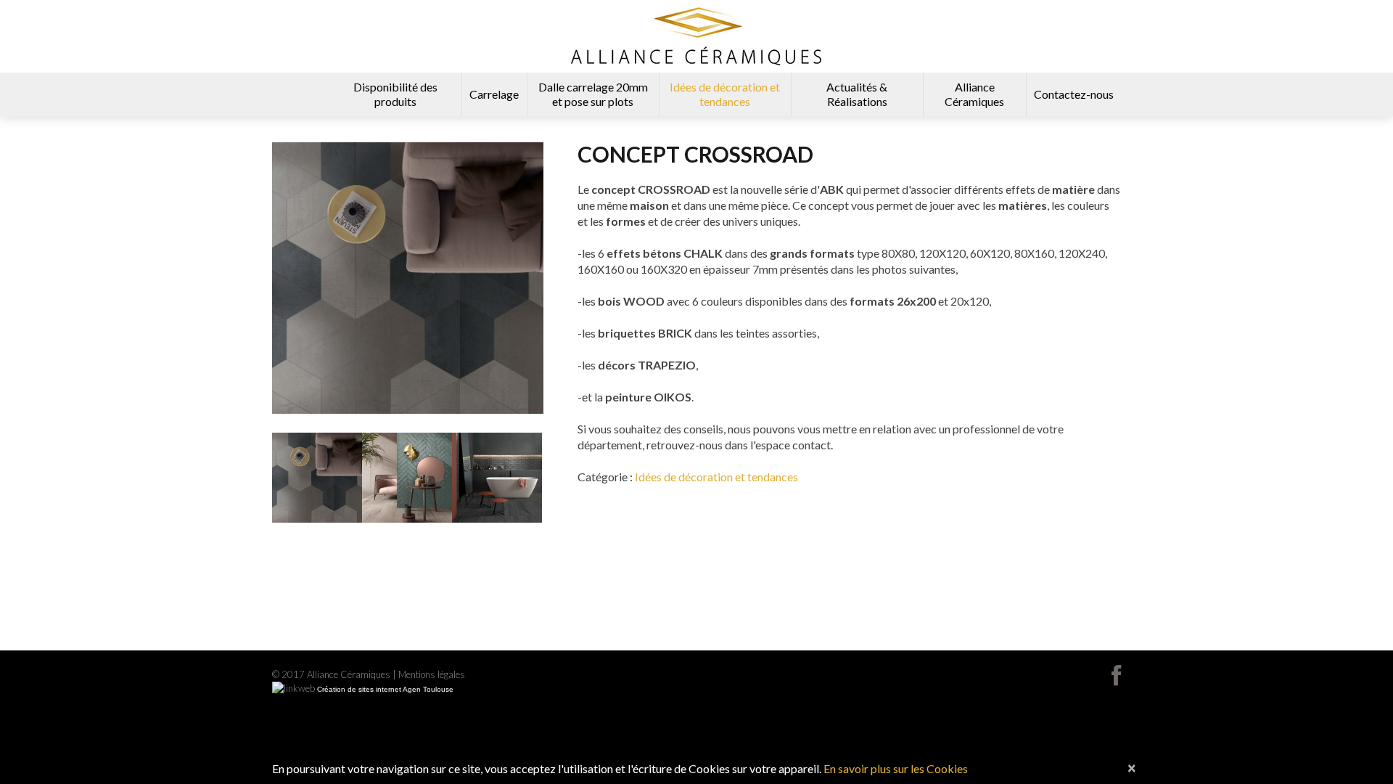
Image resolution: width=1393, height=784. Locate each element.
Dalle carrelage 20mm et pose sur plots (593, 94)
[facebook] (1116, 676)
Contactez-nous (1074, 94)
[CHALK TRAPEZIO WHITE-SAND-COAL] (317, 478)
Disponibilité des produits (395, 94)
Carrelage (494, 94)
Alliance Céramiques (974, 94)
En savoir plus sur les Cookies (895, 768)
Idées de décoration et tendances (725, 94)
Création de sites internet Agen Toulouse (385, 690)
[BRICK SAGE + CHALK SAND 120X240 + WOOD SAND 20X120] (407, 478)
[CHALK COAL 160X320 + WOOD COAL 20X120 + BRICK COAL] (497, 478)
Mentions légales (431, 674)
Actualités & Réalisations (856, 94)
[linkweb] (293, 689)
